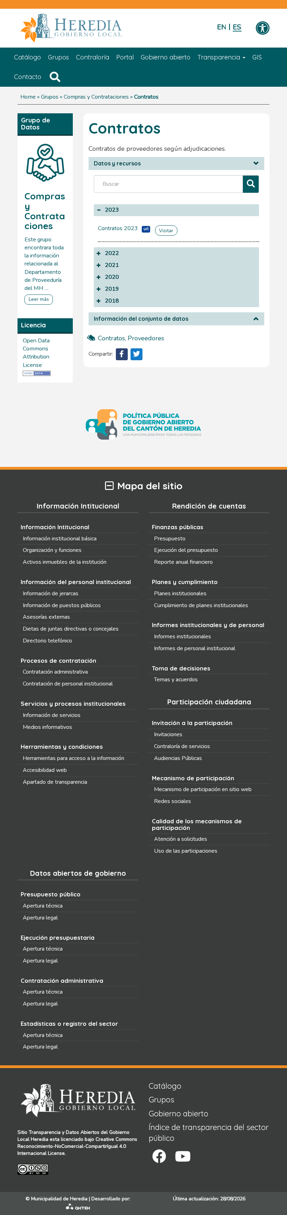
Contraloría (92, 57)
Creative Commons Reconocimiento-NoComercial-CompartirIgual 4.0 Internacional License (77, 1146)
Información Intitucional (55, 527)
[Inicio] (81, 28)
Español (237, 27)
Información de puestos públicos (62, 605)
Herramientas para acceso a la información (73, 758)
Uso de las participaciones (185, 851)
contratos (111, 338)
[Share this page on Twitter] (136, 354)
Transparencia (219, 57)
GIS (257, 57)
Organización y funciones (52, 550)
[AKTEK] (78, 1208)
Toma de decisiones (181, 668)
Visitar (166, 230)
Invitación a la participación (192, 722)
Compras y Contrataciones (96, 97)
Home (28, 97)
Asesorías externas (46, 617)
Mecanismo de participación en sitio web (203, 789)
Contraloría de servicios (182, 746)
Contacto (27, 77)
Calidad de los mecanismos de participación (197, 824)
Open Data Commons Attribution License (36, 353)
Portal (125, 57)
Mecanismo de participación (193, 778)
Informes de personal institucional (194, 648)
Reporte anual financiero (183, 562)
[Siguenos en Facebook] (159, 1156)
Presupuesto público (50, 894)
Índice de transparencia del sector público (208, 1132)
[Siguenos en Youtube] (183, 1156)
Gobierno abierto (165, 57)
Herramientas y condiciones (62, 746)
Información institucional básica (60, 538)
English (221, 27)
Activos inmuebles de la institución (64, 562)
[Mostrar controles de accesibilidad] (262, 28)
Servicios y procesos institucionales (73, 703)
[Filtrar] (251, 184)
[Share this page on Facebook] (122, 354)
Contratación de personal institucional (68, 684)
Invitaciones (168, 734)
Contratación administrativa (55, 672)
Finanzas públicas (177, 527)
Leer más (39, 299)
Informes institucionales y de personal (208, 624)
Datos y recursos (117, 164)
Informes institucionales (182, 636)
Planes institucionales (180, 593)
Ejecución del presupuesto (186, 550)
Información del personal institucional (76, 581)
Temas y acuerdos (176, 679)
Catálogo (27, 57)
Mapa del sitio (149, 486)
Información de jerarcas (50, 593)
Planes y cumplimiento (185, 581)
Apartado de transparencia (55, 782)
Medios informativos (47, 727)
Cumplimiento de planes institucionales (201, 605)
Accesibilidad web (45, 770)
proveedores (146, 338)
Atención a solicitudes (180, 839)
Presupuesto (170, 538)
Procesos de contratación (58, 660)
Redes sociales (172, 801)
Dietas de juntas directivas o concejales (71, 629)
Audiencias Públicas (178, 758)
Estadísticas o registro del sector (69, 1023)
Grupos (58, 57)
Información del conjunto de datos (141, 319)
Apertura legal (40, 918)
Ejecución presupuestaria (57, 937)
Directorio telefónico (47, 641)
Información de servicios (51, 715)
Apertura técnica (43, 906)
